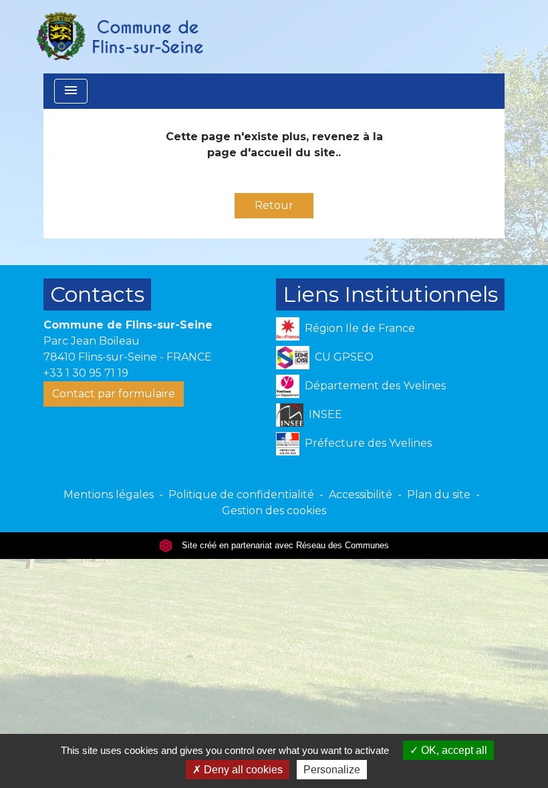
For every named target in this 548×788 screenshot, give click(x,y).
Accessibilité (360, 494)
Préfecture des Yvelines (368, 443)
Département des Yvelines (375, 385)
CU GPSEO (344, 357)
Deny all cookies (242, 769)
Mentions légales (108, 494)
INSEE (325, 414)
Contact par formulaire (113, 393)
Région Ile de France (360, 328)
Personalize (331, 769)
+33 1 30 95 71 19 (85, 373)
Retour (274, 205)
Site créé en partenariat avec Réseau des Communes (284, 545)
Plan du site (438, 494)
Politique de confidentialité (241, 494)
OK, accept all (452, 750)
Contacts (97, 294)
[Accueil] (118, 37)
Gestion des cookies (274, 510)
